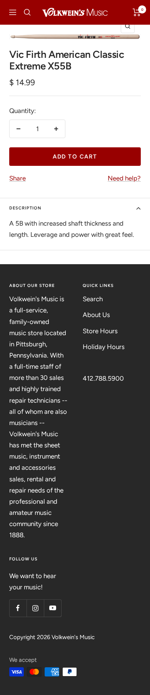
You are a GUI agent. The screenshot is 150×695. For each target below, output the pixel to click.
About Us (96, 315)
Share (17, 178)
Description (25, 208)
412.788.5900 (103, 378)
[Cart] (137, 12)
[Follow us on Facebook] (18, 608)
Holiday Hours (104, 347)
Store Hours (100, 331)
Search (93, 299)
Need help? (124, 178)
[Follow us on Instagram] (35, 608)
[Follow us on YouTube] (52, 608)
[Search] (27, 12)
